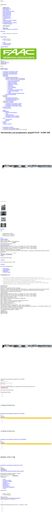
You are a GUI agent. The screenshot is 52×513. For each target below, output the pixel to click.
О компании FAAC (7, 18)
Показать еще (3, 469)
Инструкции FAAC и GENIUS (9, 20)
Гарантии (3, 264)
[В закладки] (1, 231)
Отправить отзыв (4, 387)
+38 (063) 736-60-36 (7, 123)
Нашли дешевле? (4, 239)
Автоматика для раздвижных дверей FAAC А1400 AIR (12, 413)
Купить (14, 242)
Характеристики (6, 269)
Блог (4, 118)
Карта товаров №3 (7, 14)
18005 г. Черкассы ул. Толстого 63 (10, 29)
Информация (6, 111)
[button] (3, 31)
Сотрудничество (6, 16)
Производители (6, 485)
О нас (4, 19)
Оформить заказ (4, 68)
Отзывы (5, 121)
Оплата (2, 255)
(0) (1, 230)
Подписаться (15, 475)
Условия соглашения (7, 23)
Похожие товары (6, 271)
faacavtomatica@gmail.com (14, 498)
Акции (4, 110)
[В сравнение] (2, 231)
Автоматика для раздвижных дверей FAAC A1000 (11, 465)
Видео (4, 122)
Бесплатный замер (7, 8)
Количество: (3, 251)
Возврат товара (6, 483)
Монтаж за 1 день (7, 15)
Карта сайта (5, 484)
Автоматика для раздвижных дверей (11, 128)
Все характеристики (5, 244)
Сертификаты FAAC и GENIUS (10, 22)
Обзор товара (6, 268)
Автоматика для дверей (8, 127)
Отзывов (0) (5, 270)
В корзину (3, 254)
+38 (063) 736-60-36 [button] (5, 498)
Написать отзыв (4, 312)
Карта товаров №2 (7, 13)
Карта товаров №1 (7, 12)
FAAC (11, 233)
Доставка (3, 259)
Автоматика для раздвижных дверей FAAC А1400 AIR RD (13, 439)
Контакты (5, 482)
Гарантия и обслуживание (8, 11)
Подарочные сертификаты (8, 487)
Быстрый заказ (9, 254)
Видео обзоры (6, 10)
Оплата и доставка (7, 21)
